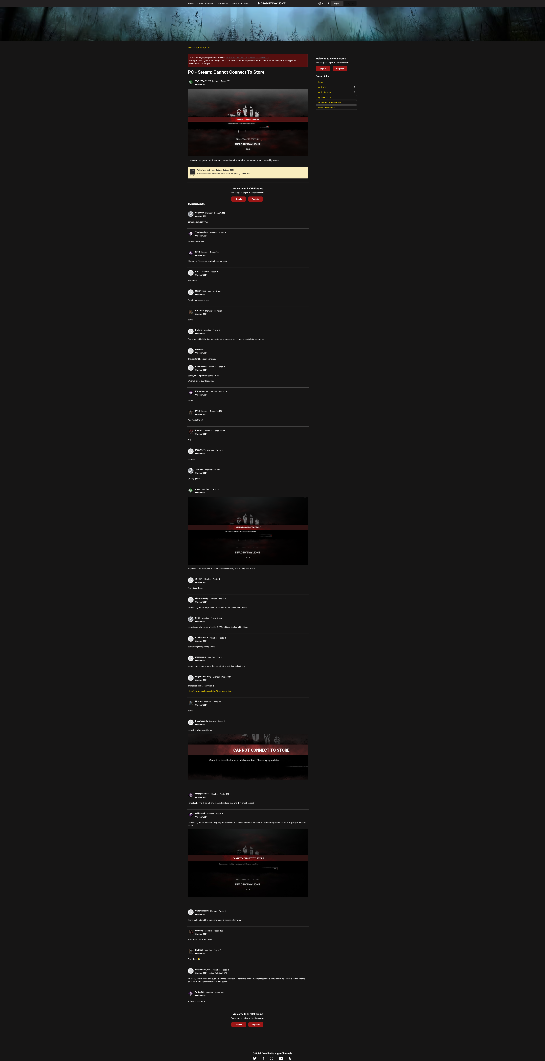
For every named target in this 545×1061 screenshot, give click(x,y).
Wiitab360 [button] (200, 992)
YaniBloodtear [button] (201, 232)
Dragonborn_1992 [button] (203, 969)
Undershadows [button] (202, 911)
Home (320, 82)
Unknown (199, 349)
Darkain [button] (198, 330)
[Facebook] (263, 1059)
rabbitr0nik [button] (200, 813)
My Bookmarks (336, 92)
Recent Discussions (326, 107)
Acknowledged (203, 170)
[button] (191, 82)
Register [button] (256, 199)
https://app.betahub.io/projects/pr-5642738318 (247, 57)
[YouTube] (281, 1059)
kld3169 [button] (199, 701)
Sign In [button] (239, 199)
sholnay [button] (198, 579)
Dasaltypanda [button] (201, 721)
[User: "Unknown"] (191, 351)
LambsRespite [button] (201, 637)
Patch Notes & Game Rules (329, 102)
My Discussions (324, 97)
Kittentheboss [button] (201, 391)
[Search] (328, 3)
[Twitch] (290, 1059)
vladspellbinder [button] (202, 794)
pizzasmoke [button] (200, 657)
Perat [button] (197, 271)
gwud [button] (197, 489)
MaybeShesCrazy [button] (203, 676)
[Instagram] (271, 1059)
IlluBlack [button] (199, 950)
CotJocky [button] (199, 310)
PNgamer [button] (199, 213)
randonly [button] (199, 930)
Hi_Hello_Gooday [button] (203, 81)
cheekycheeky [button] (201, 598)
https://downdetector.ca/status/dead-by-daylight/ (210, 691)
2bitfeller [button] (199, 469)
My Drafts (336, 87)
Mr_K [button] (197, 411)
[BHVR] (271, 3)
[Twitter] (255, 1059)
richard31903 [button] (201, 366)
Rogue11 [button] (199, 430)
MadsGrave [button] (200, 450)
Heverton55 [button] (200, 291)
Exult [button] (197, 252)
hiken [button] (197, 618)
